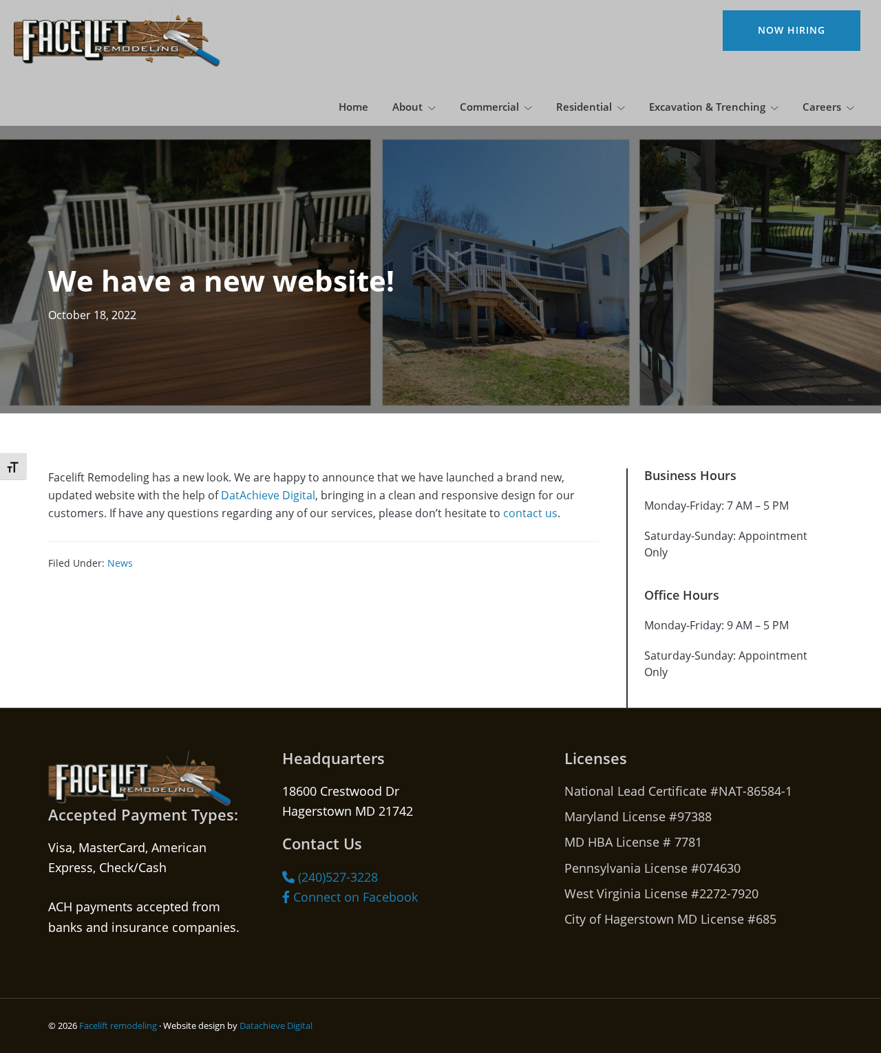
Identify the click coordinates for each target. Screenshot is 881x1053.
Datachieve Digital (276, 1025)
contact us (530, 513)
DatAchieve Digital (268, 495)
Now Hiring (791, 29)
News (120, 562)
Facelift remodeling (118, 1025)
